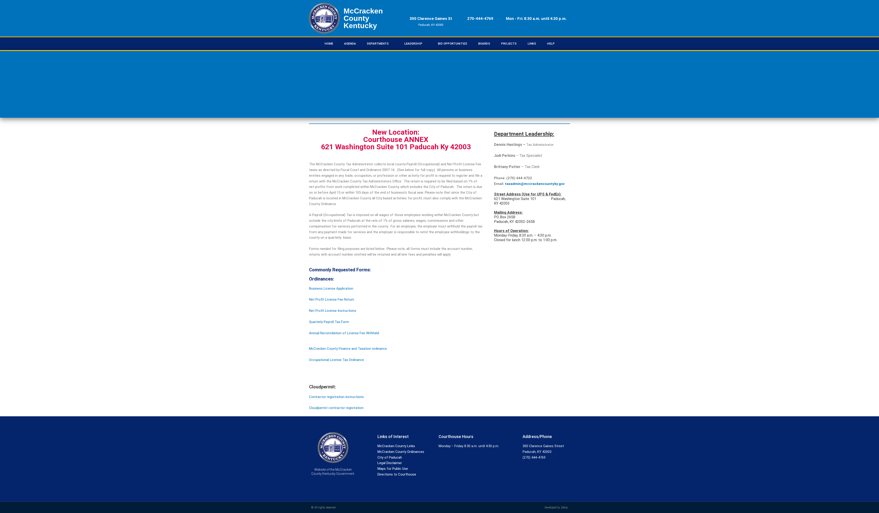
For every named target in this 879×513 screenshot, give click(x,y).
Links (532, 43)
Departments (378, 43)
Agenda (350, 43)
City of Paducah (389, 457)
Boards (484, 43)
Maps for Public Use (392, 469)
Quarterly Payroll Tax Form (329, 322)
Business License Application (331, 288)
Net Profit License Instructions (332, 311)
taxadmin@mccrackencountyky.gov (534, 184)
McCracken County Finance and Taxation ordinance (348, 349)
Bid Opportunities (452, 43)
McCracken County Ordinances (400, 452)
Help (551, 43)
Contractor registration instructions (336, 397)
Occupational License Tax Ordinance (336, 360)
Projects (509, 43)
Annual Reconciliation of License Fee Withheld (344, 333)
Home (329, 43)
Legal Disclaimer (389, 463)
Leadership (413, 43)
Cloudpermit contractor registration (336, 408)
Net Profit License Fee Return (331, 299)
